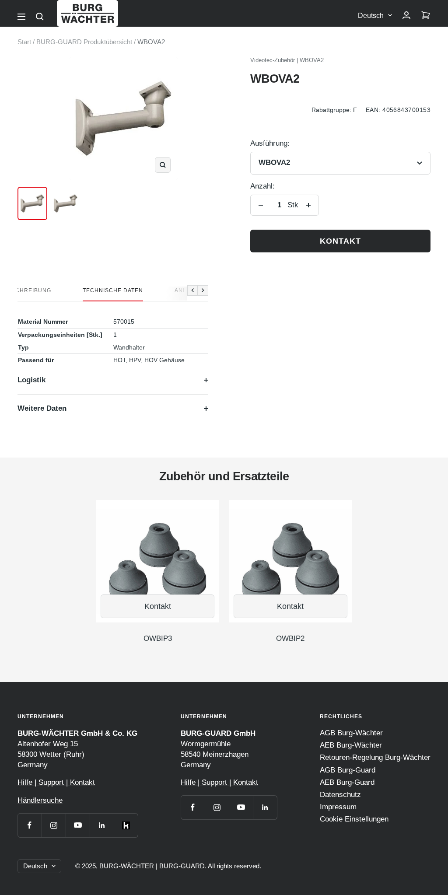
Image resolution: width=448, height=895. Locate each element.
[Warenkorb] (425, 15)
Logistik (32, 380)
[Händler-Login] (406, 15)
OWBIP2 (290, 638)
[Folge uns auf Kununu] (126, 825)
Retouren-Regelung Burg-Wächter (375, 757)
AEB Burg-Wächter (351, 745)
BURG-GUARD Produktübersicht (84, 41)
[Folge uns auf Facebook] (30, 825)
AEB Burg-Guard (347, 782)
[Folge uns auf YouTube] (78, 825)
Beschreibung (27, 290)
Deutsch (371, 15)
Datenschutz (340, 794)
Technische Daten (113, 290)
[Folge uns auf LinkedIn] (102, 825)
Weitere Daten (42, 408)
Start (24, 41)
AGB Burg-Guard (347, 770)
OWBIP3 (158, 638)
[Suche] (40, 17)
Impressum (338, 807)
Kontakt (340, 241)
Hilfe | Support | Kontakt (56, 782)
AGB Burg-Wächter (351, 733)
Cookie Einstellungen (354, 819)
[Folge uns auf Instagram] (54, 825)
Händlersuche (40, 800)
